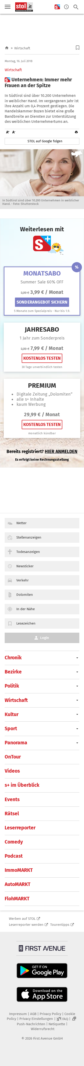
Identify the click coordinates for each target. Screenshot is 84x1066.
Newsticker (25, 566)
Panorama (16, 743)
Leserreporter (20, 828)
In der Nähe (25, 609)
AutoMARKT (17, 884)
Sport (11, 729)
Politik (12, 686)
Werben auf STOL (22, 919)
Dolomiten (24, 595)
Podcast (14, 856)
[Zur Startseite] (7, 48)
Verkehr (22, 580)
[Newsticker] (66, 7)
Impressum (18, 1014)
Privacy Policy (50, 1014)
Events (12, 799)
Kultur (11, 714)
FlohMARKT (17, 899)
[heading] (42, 83)
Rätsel (12, 814)
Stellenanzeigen (28, 537)
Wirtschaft (22, 48)
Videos (12, 771)
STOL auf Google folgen (45, 141)
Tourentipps (59, 925)
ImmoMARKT (19, 870)
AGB (33, 1014)
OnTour (13, 757)
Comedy (14, 842)
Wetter (21, 523)
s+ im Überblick (22, 785)
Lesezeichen (25, 623)
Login (44, 638)
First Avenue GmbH (48, 1038)
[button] (77, 47)
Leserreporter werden (26, 925)
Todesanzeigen (28, 552)
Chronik (13, 658)
